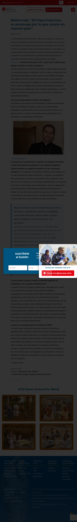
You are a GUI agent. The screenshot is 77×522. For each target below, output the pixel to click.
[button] (74, 247)
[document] (38, 261)
